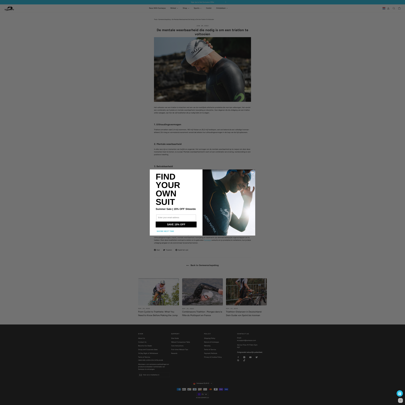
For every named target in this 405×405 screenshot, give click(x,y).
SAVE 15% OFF (176, 224)
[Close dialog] (252, 172)
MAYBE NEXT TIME (165, 231)
